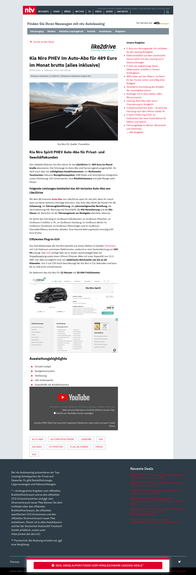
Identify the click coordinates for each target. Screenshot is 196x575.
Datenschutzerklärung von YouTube (88, 409)
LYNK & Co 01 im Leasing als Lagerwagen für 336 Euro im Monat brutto (156, 492)
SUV (48, 252)
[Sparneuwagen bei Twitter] (179, 561)
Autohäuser (105, 31)
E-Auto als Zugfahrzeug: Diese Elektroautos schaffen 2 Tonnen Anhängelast (143, 69)
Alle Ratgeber (136, 132)
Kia (101, 439)
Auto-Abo (56, 199)
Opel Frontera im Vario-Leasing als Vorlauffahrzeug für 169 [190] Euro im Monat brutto (156, 501)
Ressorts (43, 11)
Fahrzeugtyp (37, 31)
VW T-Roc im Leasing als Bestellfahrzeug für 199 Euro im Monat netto (156, 484)
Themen (14, 562)
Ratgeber (120, 31)
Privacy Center (180, 571)
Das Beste (122, 11)
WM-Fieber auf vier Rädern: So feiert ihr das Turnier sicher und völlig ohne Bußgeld (146, 80)
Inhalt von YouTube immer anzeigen (74, 413)
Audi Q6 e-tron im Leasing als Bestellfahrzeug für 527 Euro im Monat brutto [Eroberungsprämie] (157, 511)
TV (89, 11)
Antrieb (91, 31)
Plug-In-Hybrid (79, 446)
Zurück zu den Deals (43, 41)
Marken (51, 31)
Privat (99, 446)
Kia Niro (37, 446)
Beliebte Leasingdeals (71, 31)
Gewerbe (86, 439)
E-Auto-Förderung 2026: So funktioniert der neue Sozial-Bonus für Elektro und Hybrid (146, 118)
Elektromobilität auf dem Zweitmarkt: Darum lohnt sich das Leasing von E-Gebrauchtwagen (146, 59)
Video (98, 11)
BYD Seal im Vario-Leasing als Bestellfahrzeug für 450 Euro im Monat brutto (157, 476)
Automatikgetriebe (62, 439)
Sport (56, 11)
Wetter (79, 11)
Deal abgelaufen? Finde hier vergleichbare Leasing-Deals (99, 565)
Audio (109, 11)
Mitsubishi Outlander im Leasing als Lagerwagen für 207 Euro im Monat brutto (154, 521)
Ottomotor (110, 245)
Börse (67, 11)
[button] (29, 10)
